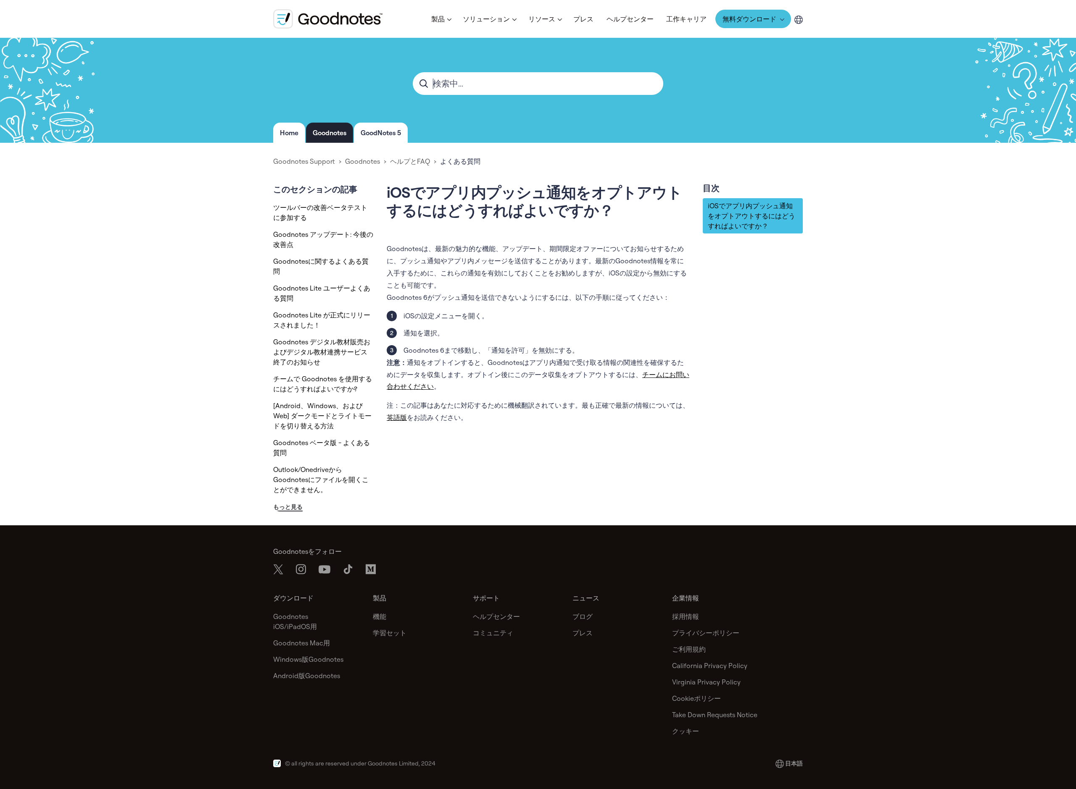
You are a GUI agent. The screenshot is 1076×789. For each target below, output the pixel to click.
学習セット (389, 633)
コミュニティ (493, 633)
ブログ (582, 616)
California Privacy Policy (709, 665)
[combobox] (538, 83)
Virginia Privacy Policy (706, 682)
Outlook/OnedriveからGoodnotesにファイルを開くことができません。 (321, 479)
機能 (379, 616)
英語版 (397, 417)
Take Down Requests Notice (714, 714)
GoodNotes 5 (381, 132)
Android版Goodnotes (306, 675)
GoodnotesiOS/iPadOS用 (295, 621)
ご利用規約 (689, 649)
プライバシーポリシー (705, 633)
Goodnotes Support (304, 161)
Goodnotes (329, 132)
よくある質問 (460, 161)
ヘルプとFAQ (410, 161)
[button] (440, 19)
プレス (583, 19)
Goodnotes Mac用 (301, 643)
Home (289, 132)
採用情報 (685, 616)
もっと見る (288, 507)
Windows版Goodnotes (308, 659)
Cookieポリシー (696, 698)
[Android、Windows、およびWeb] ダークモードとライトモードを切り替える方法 (322, 415)
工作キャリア (686, 19)
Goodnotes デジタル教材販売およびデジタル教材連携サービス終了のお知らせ (321, 352)
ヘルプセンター (630, 19)
